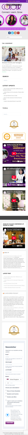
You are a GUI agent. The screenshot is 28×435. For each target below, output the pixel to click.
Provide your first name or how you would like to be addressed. (13, 367)
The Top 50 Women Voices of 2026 (10, 95)
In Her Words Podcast (11, 293)
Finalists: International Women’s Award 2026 (12, 101)
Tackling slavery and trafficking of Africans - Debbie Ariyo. (13, 296)
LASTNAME (8, 369)
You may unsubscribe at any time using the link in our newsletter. (13, 406)
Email (6, 354)
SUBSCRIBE (10, 422)
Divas (11, 64)
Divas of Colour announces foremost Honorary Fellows (14, 285)
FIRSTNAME (8, 362)
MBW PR (6, 252)
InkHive (11, 432)
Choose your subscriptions (12, 387)
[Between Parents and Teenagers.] (13, 54)
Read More (4, 71)
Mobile (7, 376)
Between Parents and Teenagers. (12, 63)
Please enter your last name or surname (12, 374)
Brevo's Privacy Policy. (17, 419)
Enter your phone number (10, 385)
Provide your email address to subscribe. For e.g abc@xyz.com (13, 359)
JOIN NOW (18, 1)
